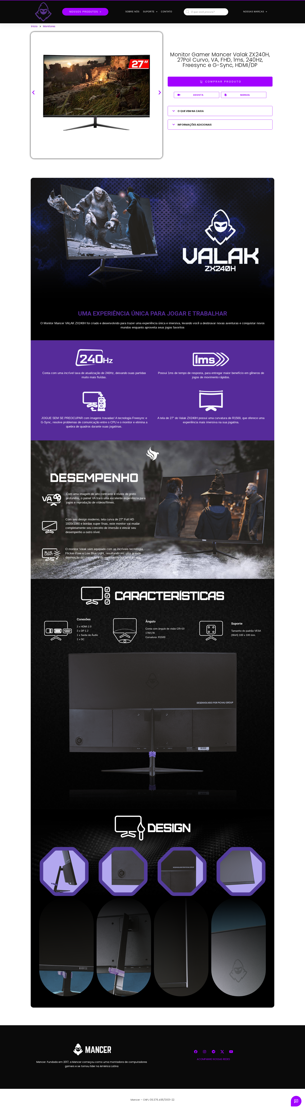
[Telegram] (213, 1051)
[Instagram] (204, 1051)
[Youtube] (231, 1051)
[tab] (220, 111)
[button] (220, 82)
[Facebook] (196, 1051)
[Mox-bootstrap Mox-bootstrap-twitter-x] (222, 1051)
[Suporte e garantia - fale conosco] (296, 1101)
